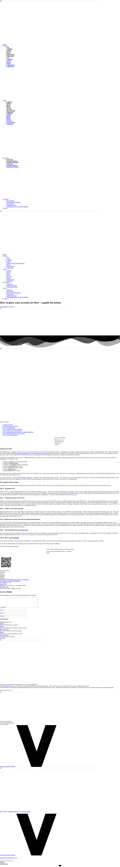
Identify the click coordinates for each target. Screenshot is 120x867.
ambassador (29, 477)
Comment (3, 607)
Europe (9, 51)
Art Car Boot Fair (46, 453)
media (72, 491)
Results (2, 862)
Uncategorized (4, 306)
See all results (4, 864)
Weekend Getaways (12, 161)
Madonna (26, 453)
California (9, 102)
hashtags (16, 538)
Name (2, 610)
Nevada (9, 108)
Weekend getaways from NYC (24, 125)
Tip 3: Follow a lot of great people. (12, 430)
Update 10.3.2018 (8, 424)
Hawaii (5, 74)
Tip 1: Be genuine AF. (9, 427)
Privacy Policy (4, 811)
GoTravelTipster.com (7, 686)
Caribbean (9, 48)
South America (11, 54)
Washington (10, 112)
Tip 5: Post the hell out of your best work (14, 433)
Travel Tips (17, 71)
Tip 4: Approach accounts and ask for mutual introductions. (18, 432)
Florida (5, 68)
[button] (61, 46)
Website (2, 616)
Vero (27, 452)
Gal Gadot (38, 453)
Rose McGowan (18, 453)
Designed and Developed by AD (8, 857)
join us (71, 479)
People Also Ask (4, 587)
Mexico (9, 53)
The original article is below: (10, 426)
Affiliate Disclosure (13, 811)
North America (11, 74)
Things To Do (15, 168)
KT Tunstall (32, 453)
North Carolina (11, 110)
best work (24, 530)
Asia (8, 47)
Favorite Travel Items (12, 162)
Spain (5, 584)
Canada (9, 50)
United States (10, 56)
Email (2, 613)
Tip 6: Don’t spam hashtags (10, 435)
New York (9, 109)
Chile (4, 71)
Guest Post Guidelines (25, 811)
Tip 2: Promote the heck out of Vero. (13, 429)
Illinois (8, 106)
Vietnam (14, 77)
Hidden (5, 128)
